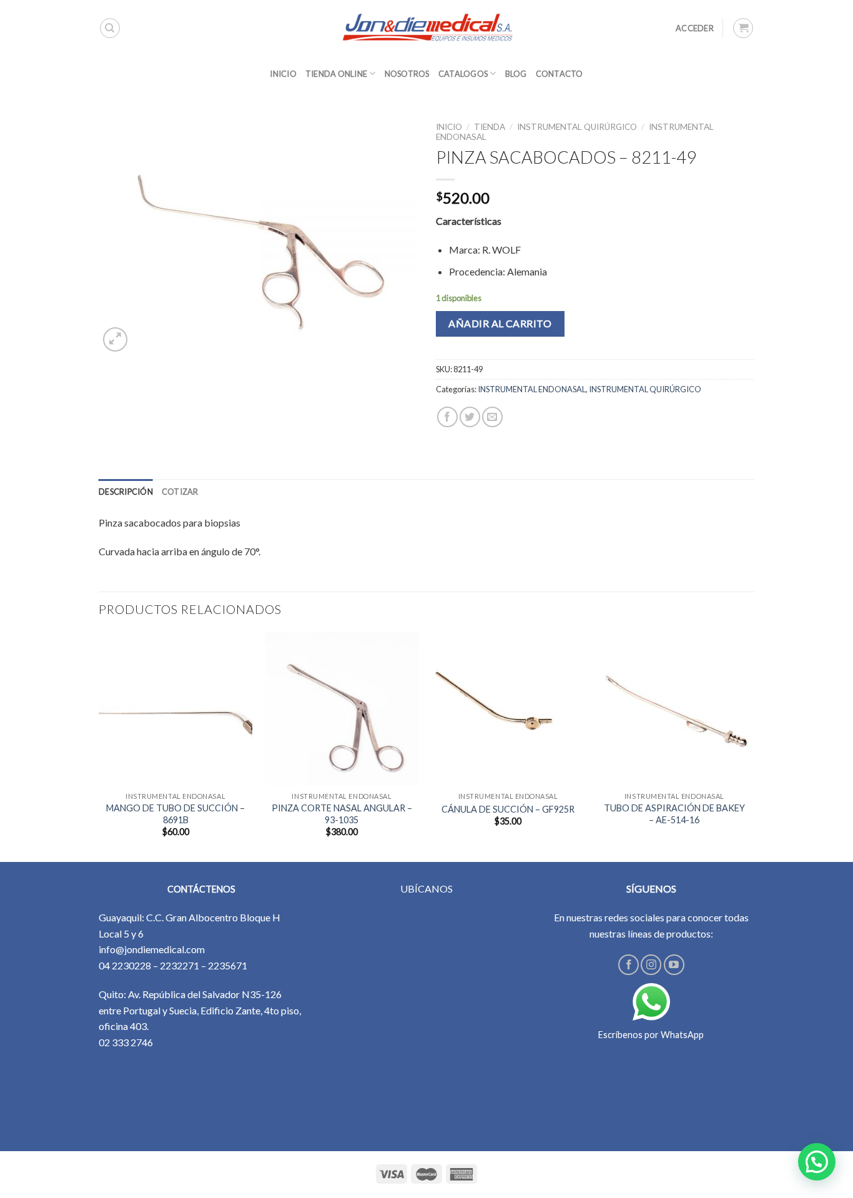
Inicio (449, 127)
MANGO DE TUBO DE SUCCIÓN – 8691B (175, 814)
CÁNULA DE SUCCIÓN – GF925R (507, 809)
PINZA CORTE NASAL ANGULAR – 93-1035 (342, 814)
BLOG (516, 74)
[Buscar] (110, 28)
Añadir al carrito (499, 323)
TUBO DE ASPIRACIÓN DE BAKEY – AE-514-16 (674, 814)
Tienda (489, 127)
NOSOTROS (407, 74)
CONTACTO (559, 74)
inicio (283, 74)
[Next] (750, 746)
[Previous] (99, 746)
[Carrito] (743, 28)
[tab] (126, 491)
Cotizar (180, 492)
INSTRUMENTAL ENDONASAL (532, 389)
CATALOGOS (463, 74)
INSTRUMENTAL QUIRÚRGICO (577, 127)
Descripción (126, 492)
